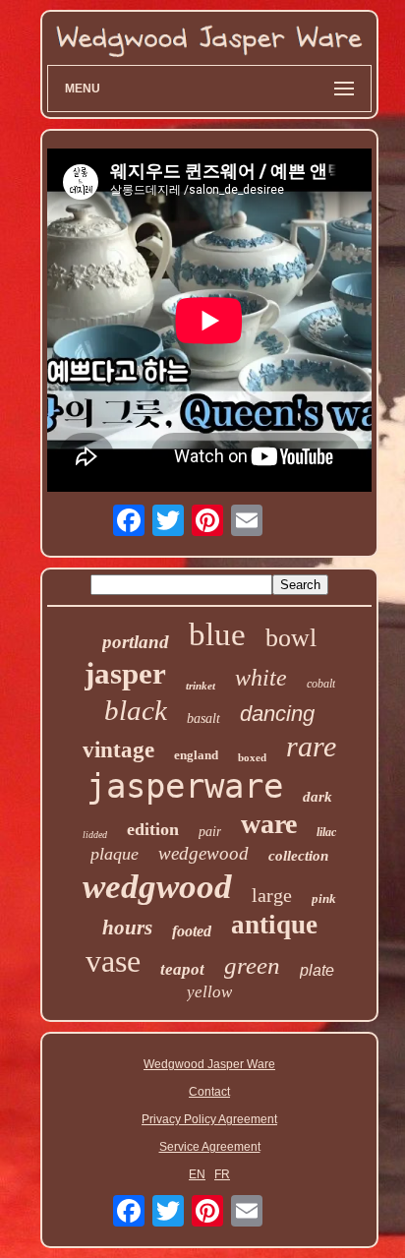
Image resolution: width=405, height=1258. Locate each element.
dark (317, 797)
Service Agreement (209, 1147)
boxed (252, 757)
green (252, 965)
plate (317, 970)
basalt (203, 718)
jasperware (185, 786)
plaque (114, 854)
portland (135, 641)
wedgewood (203, 853)
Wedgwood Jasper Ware (209, 1064)
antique (274, 924)
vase (113, 961)
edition (153, 829)
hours (127, 927)
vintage (118, 750)
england (196, 755)
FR (222, 1174)
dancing (277, 713)
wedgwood (157, 887)
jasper (125, 673)
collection (298, 856)
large (272, 895)
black (135, 710)
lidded (95, 834)
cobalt (321, 683)
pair (210, 831)
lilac (326, 832)
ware (269, 824)
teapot (182, 969)
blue (217, 634)
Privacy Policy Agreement (209, 1119)
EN (197, 1174)
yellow (209, 992)
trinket (200, 685)
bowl (291, 638)
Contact (209, 1092)
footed (191, 931)
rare (311, 746)
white (261, 677)
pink (324, 898)
